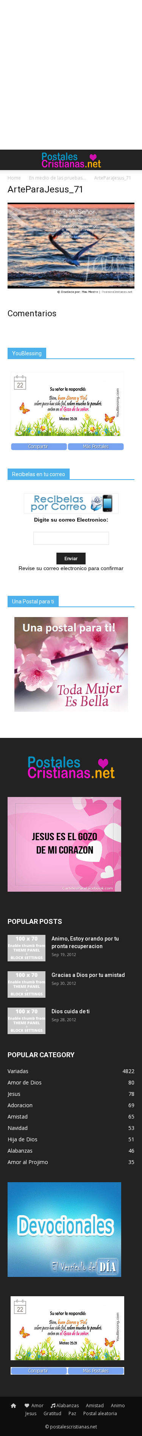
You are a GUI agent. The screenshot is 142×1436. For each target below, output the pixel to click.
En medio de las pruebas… (57, 178)
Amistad (95, 1405)
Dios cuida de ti (70, 1011)
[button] (131, 160)
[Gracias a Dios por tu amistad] (26, 984)
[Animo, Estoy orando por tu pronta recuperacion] (26, 948)
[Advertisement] (71, 75)
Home (14, 178)
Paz (72, 1413)
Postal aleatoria (100, 1413)
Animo (118, 1405)
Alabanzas (67, 1405)
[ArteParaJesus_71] (71, 294)
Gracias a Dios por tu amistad (88, 975)
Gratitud (52, 1413)
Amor (37, 1405)
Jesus (30, 1413)
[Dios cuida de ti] (26, 1021)
